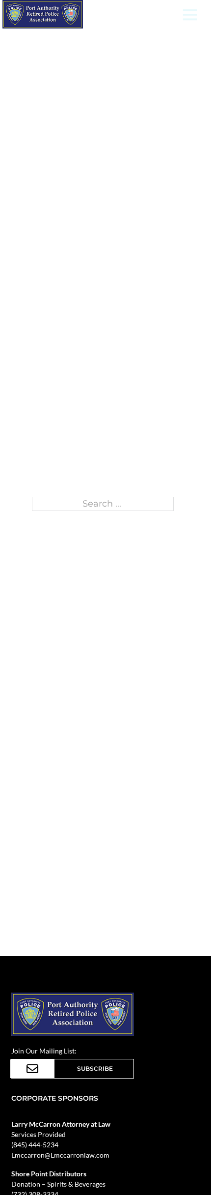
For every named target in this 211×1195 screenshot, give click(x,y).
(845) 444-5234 (34, 1144)
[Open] (190, 14)
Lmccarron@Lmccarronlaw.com (60, 1155)
